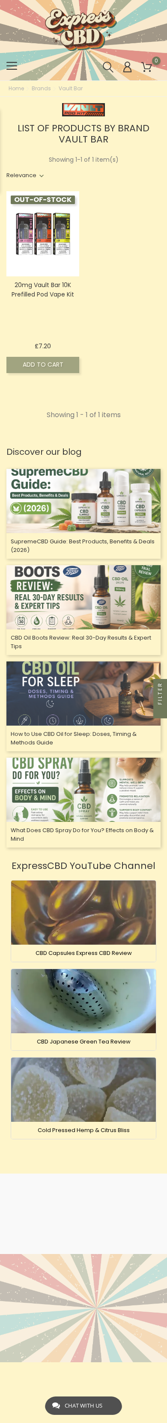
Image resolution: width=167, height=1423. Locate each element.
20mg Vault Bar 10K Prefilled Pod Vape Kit (43, 290)
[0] (146, 67)
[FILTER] (160, 711)
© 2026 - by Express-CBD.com (83, 1373)
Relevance (21, 175)
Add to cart (43, 364)
